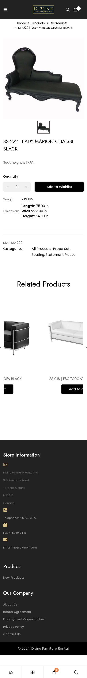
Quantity (10, 176)
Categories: (13, 248)
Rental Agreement (17, 612)
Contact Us (12, 634)
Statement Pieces (60, 254)
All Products (59, 23)
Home (21, 23)
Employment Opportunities (24, 619)
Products (38, 23)
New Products (13, 577)
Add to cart (51, 389)
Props (58, 248)
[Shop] (33, 672)
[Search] (68, 9)
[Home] (11, 672)
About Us (10, 604)
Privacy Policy (13, 627)
